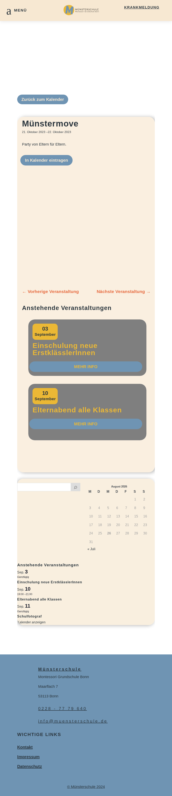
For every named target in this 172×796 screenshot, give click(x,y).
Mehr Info (86, 366)
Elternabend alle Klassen (77, 410)
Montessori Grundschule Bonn (63, 677)
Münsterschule (59, 669)
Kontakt (25, 747)
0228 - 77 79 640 (62, 708)
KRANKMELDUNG (141, 7)
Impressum (28, 756)
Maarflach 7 (48, 686)
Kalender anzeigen (31, 622)
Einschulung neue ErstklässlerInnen (65, 349)
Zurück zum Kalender (42, 99)
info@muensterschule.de (73, 721)
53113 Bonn (48, 696)
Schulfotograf (29, 616)
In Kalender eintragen (46, 160)
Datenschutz (29, 766)
